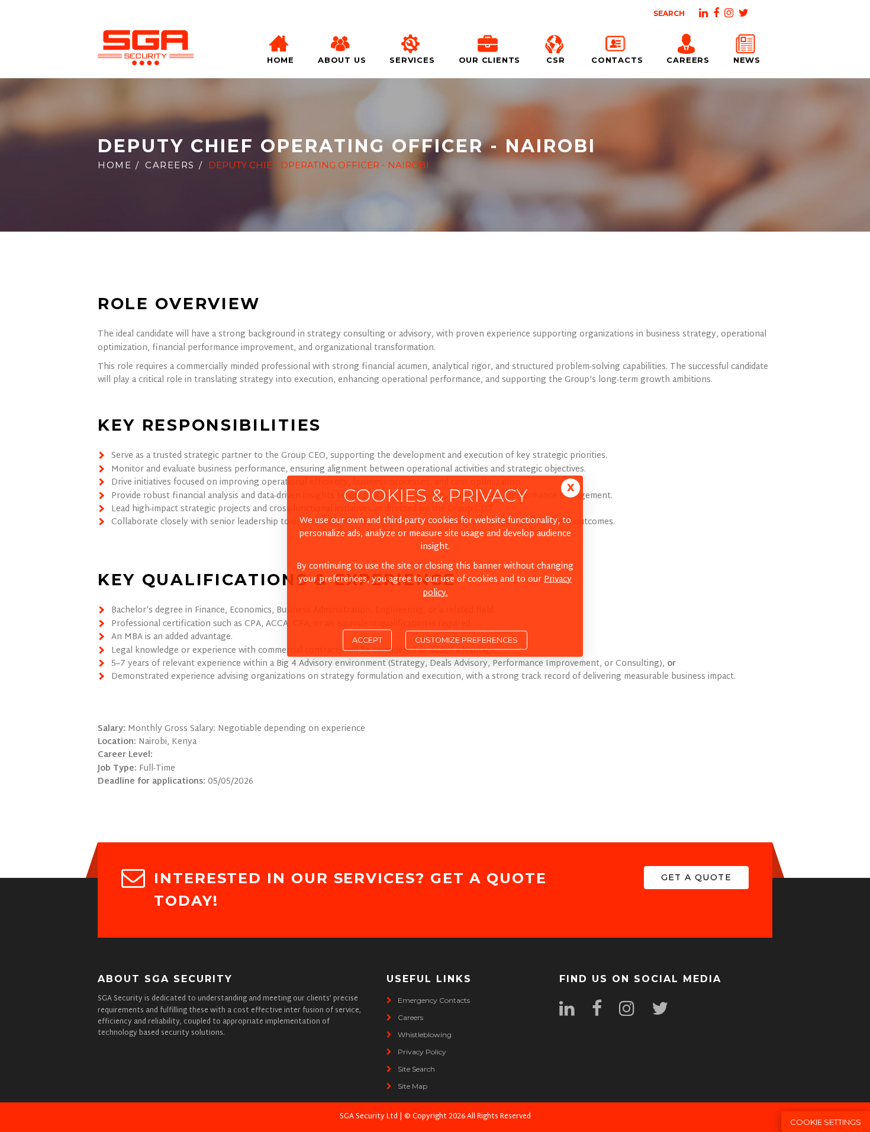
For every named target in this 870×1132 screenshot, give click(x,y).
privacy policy (422, 1051)
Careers (687, 60)
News (747, 60)
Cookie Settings (825, 1122)
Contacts (617, 60)
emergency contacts (434, 1000)
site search (416, 1068)
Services (411, 60)
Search (669, 13)
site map (412, 1086)
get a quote (696, 877)
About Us (342, 60)
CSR (555, 60)
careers (410, 1017)
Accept (367, 640)
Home (280, 60)
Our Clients (490, 60)
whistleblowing (425, 1034)
